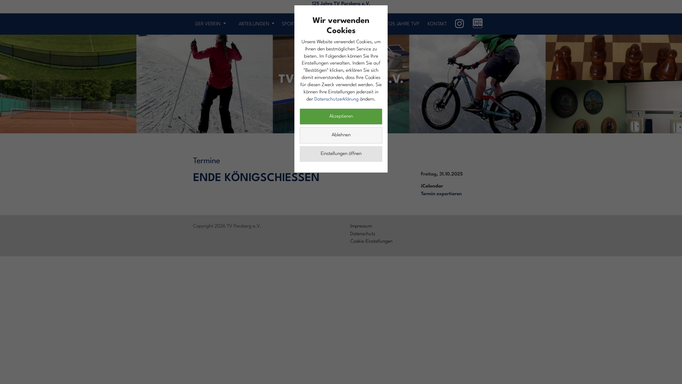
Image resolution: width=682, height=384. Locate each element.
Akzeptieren (341, 116)
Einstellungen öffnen (341, 153)
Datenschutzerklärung (336, 99)
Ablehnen (341, 135)
